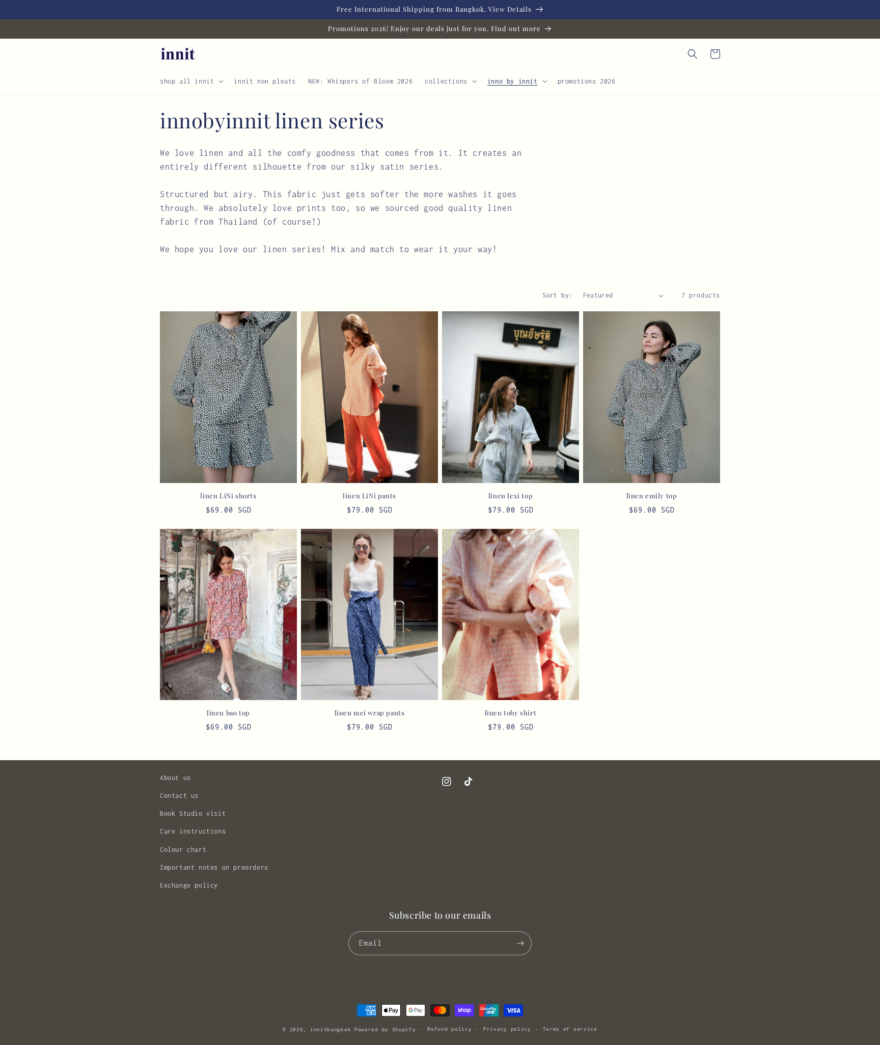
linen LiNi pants (369, 496)
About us (175, 778)
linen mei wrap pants (370, 713)
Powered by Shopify (385, 1029)
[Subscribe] (520, 943)
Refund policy (449, 1029)
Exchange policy (189, 885)
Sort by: (557, 295)
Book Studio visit (193, 813)
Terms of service (570, 1029)
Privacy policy (507, 1029)
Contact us (179, 795)
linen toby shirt (511, 713)
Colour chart (183, 849)
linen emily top (651, 496)
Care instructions (193, 831)
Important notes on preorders (214, 867)
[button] (191, 81)
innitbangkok (330, 1029)
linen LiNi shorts (228, 496)
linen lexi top (510, 496)
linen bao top (228, 713)
